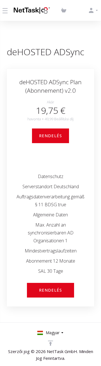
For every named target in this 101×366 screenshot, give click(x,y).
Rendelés (50, 135)
